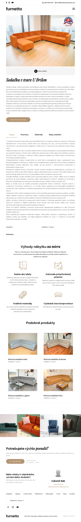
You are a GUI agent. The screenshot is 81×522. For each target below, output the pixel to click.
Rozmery (25, 134)
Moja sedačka (55, 134)
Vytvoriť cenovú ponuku (18, 120)
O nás (58, 494)
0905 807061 (58, 484)
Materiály (39, 134)
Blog (64, 494)
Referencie (38, 494)
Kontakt (72, 494)
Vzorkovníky (27, 494)
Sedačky (9, 494)
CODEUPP (72, 516)
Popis (11, 134)
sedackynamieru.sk (44, 516)
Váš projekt (49, 494)
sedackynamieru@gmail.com (58, 487)
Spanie (17, 494)
